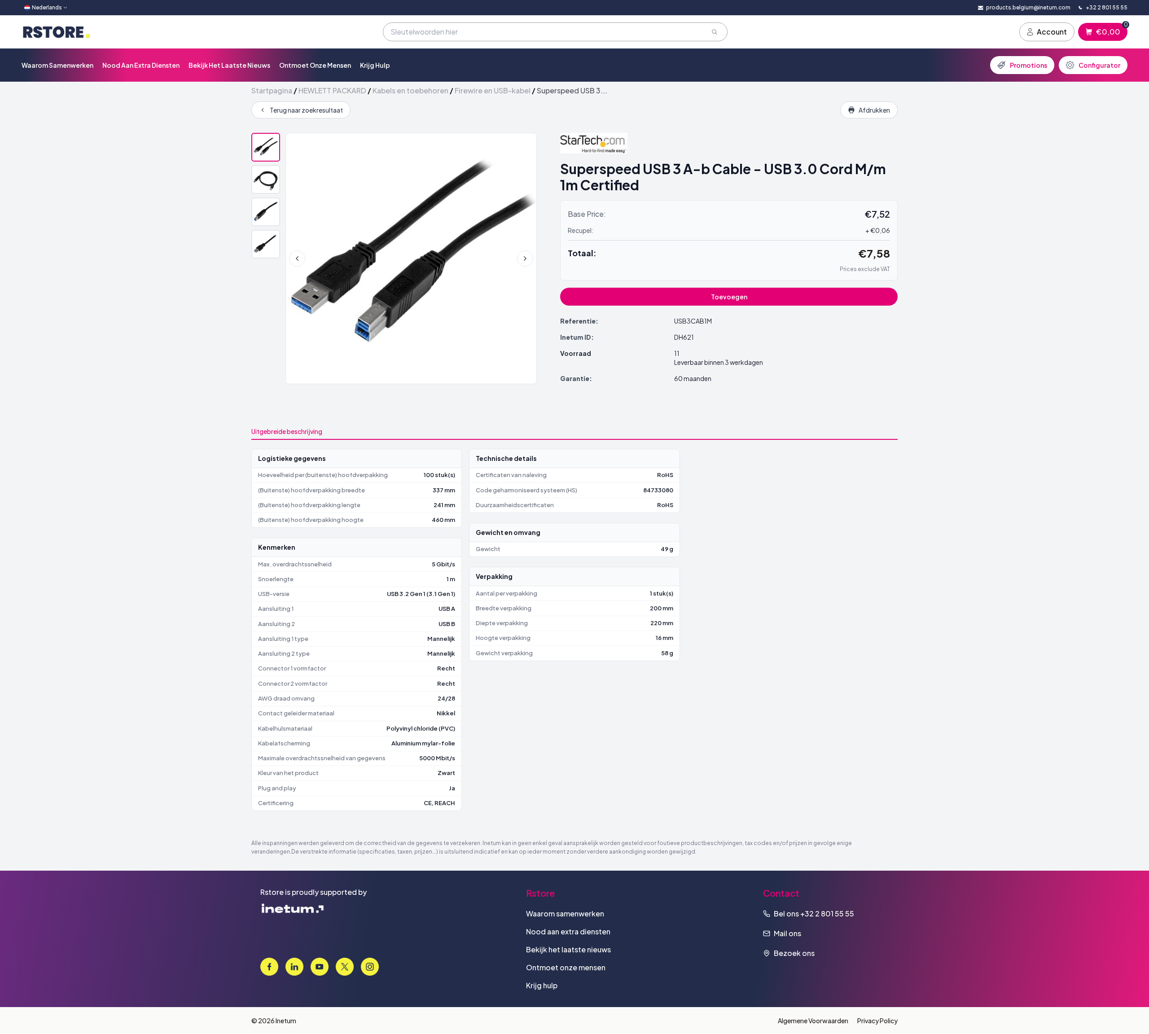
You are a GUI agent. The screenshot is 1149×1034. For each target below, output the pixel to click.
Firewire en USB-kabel (493, 90)
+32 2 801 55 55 (827, 913)
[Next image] (525, 258)
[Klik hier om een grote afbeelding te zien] (411, 258)
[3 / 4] (265, 211)
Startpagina (271, 90)
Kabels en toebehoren (410, 90)
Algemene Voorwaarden (813, 1020)
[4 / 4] (265, 244)
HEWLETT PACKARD (332, 90)
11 (677, 353)
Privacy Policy (877, 1020)
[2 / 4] (265, 179)
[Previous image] (297, 258)
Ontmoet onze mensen (315, 65)
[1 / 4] (265, 147)
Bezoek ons (794, 953)
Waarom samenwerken (57, 65)
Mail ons (787, 933)
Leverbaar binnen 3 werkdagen (718, 362)
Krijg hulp (375, 65)
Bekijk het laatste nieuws (229, 65)
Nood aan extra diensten (141, 65)
